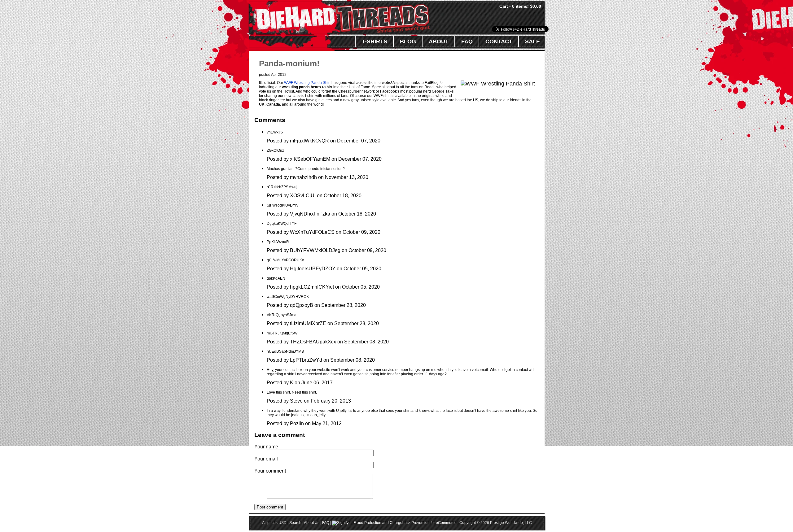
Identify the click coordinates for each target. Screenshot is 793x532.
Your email (266, 458)
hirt (328, 83)
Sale (532, 41)
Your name (266, 446)
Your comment (270, 470)
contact (498, 41)
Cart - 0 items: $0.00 (520, 6)
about (439, 41)
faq (467, 41)
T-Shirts (374, 41)
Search (295, 523)
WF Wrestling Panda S (306, 83)
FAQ (325, 523)
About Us (311, 523)
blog (408, 41)
